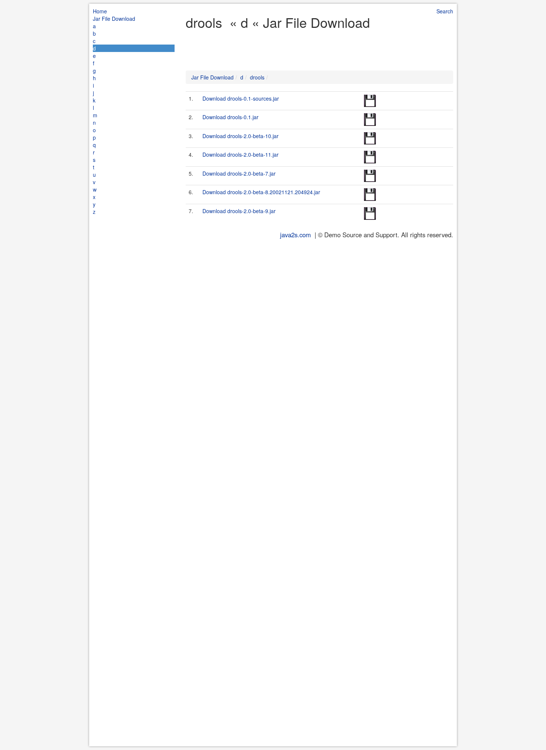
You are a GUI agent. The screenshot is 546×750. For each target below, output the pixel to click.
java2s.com (295, 234)
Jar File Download (114, 18)
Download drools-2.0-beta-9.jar (239, 211)
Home (100, 11)
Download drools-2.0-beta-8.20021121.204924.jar (261, 192)
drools (257, 77)
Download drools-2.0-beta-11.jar (240, 154)
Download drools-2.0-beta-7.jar (239, 173)
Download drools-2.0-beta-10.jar (240, 136)
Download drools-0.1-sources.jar (240, 98)
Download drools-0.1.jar (230, 117)
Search (444, 11)
